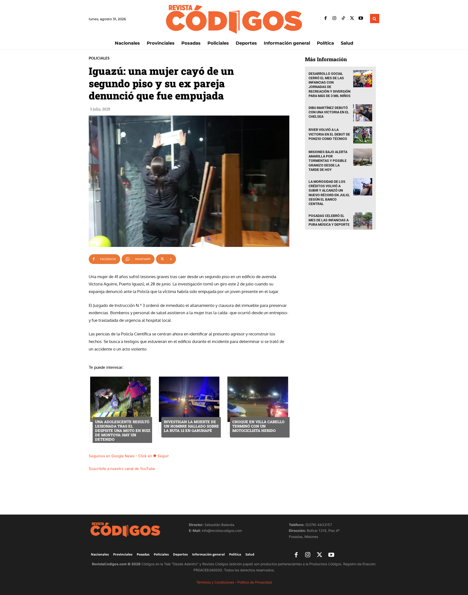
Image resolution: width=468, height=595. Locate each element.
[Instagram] (334, 18)
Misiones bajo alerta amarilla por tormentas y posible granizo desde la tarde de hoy (328, 161)
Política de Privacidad (254, 582)
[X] (352, 18)
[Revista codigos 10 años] (134, 529)
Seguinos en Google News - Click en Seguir (129, 456)
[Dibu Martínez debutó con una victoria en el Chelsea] (362, 113)
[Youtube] (360, 18)
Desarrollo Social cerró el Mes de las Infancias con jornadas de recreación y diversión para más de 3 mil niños (330, 85)
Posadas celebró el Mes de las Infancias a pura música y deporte (329, 220)
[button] (374, 18)
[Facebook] (325, 18)
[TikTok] (343, 18)
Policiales (99, 58)
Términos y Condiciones (215, 582)
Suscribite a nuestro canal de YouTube (122, 468)
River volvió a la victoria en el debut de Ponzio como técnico (329, 134)
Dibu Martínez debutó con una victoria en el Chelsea (329, 112)
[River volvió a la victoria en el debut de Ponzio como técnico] (362, 135)
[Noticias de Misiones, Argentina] (234, 18)
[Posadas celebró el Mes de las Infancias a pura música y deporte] (362, 221)
